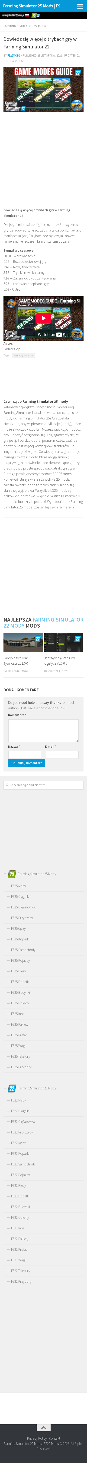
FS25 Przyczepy (22, 918)
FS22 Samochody (23, 1164)
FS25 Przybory (21, 1067)
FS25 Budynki (20, 992)
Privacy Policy (37, 1438)
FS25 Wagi (18, 1046)
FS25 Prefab (19, 1035)
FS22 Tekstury (20, 1271)
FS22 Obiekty (20, 1217)
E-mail (50, 746)
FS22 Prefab (19, 1249)
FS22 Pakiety (19, 1239)
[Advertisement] (43, 159)
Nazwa (14, 746)
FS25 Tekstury (20, 1056)
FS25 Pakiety (19, 1024)
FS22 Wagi (18, 1260)
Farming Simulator (24, 355)
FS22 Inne (17, 1228)
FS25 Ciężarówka (23, 907)
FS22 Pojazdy (20, 1175)
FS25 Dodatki (20, 982)
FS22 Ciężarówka (23, 1121)
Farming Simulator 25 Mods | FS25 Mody (34, 6)
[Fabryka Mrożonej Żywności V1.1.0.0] (23, 642)
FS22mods (13, 55)
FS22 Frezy (18, 1185)
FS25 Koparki (20, 939)
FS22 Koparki (20, 1153)
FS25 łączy (18, 928)
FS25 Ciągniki (20, 896)
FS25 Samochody (23, 950)
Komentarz (17, 715)
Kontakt (54, 1438)
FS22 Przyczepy (22, 1132)
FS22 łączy (18, 1143)
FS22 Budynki (20, 1207)
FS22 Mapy (18, 1100)
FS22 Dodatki (20, 1196)
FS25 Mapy (18, 886)
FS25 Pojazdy (20, 960)
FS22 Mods (51, 1443)
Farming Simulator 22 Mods (23, 1443)
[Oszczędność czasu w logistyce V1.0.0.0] (64, 642)
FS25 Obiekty (20, 1003)
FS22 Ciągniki (20, 1111)
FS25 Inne (17, 1014)
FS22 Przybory (21, 1281)
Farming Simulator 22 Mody (24, 26)
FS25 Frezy (18, 971)
